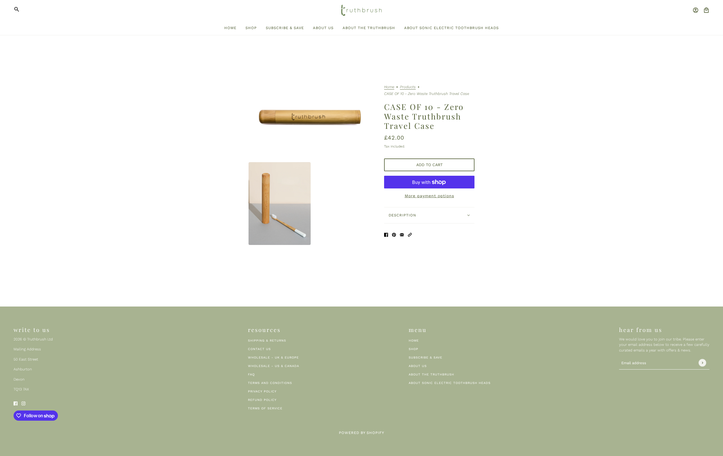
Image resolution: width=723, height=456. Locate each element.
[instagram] (23, 403)
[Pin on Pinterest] (394, 234)
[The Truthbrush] (361, 10)
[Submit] (702, 363)
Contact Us (259, 349)
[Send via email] (402, 234)
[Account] (695, 10)
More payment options (429, 196)
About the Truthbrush (431, 374)
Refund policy (262, 400)
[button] (410, 234)
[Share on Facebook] (386, 234)
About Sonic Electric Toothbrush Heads (450, 383)
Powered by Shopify (361, 433)
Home (389, 87)
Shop (413, 349)
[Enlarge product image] (312, 118)
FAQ (251, 374)
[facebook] (15, 403)
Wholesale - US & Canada (273, 366)
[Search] (17, 9)
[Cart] (706, 10)
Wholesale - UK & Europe (273, 357)
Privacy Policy (262, 391)
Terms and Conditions (270, 383)
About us (418, 366)
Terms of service (265, 408)
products (408, 87)
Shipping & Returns (267, 340)
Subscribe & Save (425, 357)
